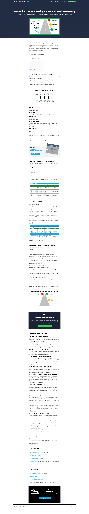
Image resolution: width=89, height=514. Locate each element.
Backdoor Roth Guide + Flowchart (35, 453)
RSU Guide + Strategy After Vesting (35, 455)
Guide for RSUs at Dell (33, 481)
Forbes (30, 482)
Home (65, 506)
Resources (56, 1)
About (46, 1)
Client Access (63, 1)
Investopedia (31, 459)
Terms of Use (69, 506)
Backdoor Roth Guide (33, 476)
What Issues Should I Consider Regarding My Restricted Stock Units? (40, 472)
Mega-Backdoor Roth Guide (34, 475)
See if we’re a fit (36, 443)
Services (51, 1)
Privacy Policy (73, 506)
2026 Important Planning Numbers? (35, 452)
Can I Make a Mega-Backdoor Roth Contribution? (37, 450)
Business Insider (32, 461)
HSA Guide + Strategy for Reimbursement (36, 458)
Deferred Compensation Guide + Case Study (36, 457)
